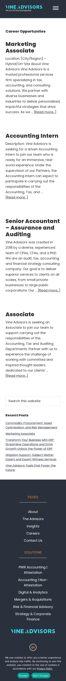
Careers (33, 533)
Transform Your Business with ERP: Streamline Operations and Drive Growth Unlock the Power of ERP (30, 444)
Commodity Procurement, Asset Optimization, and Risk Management (31, 425)
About (33, 511)
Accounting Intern (32, 136)
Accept (23, 675)
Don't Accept (41, 675)
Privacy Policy (44, 668)
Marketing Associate (21, 47)
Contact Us (33, 540)
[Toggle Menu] (56, 8)
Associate (20, 314)
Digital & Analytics (33, 592)
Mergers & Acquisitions (33, 599)
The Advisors (33, 519)
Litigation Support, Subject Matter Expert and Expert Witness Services (31, 457)
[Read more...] (45, 112)
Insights (33, 526)
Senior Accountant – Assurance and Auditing (33, 227)
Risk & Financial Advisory (33, 606)
